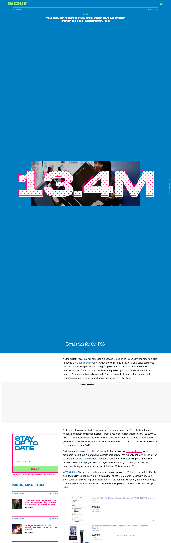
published (84, 362)
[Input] (17, 4)
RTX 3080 (83, 458)
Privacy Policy (17, 475)
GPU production (134, 450)
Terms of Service (49, 474)
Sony (85, 349)
